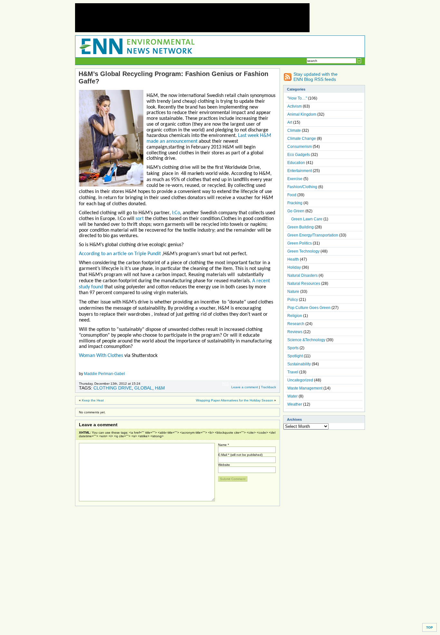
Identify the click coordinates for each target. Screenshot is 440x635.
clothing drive (112, 387)
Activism (294, 106)
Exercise (294, 179)
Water (292, 396)
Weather (294, 404)
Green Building (300, 227)
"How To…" (297, 98)
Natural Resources (303, 283)
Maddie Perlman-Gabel (104, 373)
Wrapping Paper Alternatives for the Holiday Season (234, 400)
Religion (294, 315)
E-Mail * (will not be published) (240, 455)
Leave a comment (244, 387)
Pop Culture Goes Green (308, 307)
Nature (293, 291)
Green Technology (303, 251)
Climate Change (301, 138)
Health (293, 259)
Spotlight (295, 356)
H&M (160, 387)
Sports (293, 348)
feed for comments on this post (249, 383)
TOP (429, 627)
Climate (294, 130)
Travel (292, 372)
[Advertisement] (192, 17)
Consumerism (299, 146)
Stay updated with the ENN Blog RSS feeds (315, 77)
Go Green (295, 211)
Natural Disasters (302, 275)
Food (291, 195)
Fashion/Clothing (302, 187)
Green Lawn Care (306, 219)
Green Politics (299, 243)
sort (140, 218)
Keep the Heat (93, 400)
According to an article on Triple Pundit (120, 253)
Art (289, 122)
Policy (292, 299)
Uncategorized (300, 380)
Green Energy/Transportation (312, 235)
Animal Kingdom (301, 114)
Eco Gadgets (298, 154)
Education (296, 162)
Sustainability (299, 364)
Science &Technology (306, 340)
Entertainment (299, 170)
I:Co (175, 213)
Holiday (294, 267)
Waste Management (304, 388)
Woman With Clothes (101, 355)
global (143, 387)
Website (224, 465)
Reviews (294, 332)
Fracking (294, 203)
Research (295, 324)
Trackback (268, 387)
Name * (223, 445)
